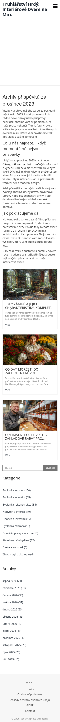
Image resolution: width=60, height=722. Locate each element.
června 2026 (12, 595)
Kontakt (30, 711)
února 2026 (12, 624)
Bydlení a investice (16, 497)
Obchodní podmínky (30, 694)
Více (7, 325)
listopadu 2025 (14, 645)
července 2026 (14, 588)
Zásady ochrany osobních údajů (30, 700)
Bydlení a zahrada (16, 526)
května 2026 (12, 602)
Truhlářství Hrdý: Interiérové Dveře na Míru (24, 9)
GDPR (30, 705)
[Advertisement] (30, 50)
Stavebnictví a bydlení (18, 540)
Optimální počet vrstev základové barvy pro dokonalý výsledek (26, 436)
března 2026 (12, 616)
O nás (30, 689)
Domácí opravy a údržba (20, 533)
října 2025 (11, 652)
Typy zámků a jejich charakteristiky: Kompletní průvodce (29, 306)
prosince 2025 (13, 638)
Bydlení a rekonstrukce (19, 504)
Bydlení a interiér (16, 490)
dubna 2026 (12, 609)
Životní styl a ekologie (18, 554)
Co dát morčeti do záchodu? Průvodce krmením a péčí (22, 371)
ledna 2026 (11, 631)
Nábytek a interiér (16, 512)
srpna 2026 (12, 581)
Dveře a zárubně (14, 547)
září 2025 (10, 659)
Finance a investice (16, 519)
